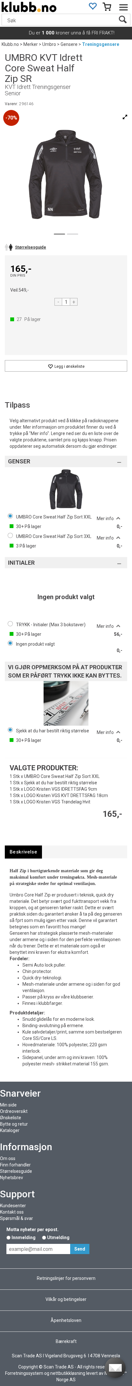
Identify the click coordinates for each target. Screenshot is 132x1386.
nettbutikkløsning (67, 1373)
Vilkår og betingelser (66, 1299)
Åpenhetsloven (66, 1320)
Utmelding (58, 1237)
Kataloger (10, 1130)
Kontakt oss (12, 1212)
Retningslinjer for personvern (66, 1278)
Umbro (49, 44)
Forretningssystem (24, 1373)
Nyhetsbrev (11, 1177)
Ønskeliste (10, 1117)
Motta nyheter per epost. (32, 1229)
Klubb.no (10, 44)
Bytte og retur (14, 1124)
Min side (8, 1104)
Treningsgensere (100, 44)
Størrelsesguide (16, 1171)
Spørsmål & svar (16, 1218)
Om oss (7, 1158)
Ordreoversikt (14, 1111)
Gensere (69, 44)
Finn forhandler (15, 1164)
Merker (30, 44)
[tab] (23, 852)
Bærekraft (66, 1341)
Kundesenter (13, 1205)
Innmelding (24, 1237)
